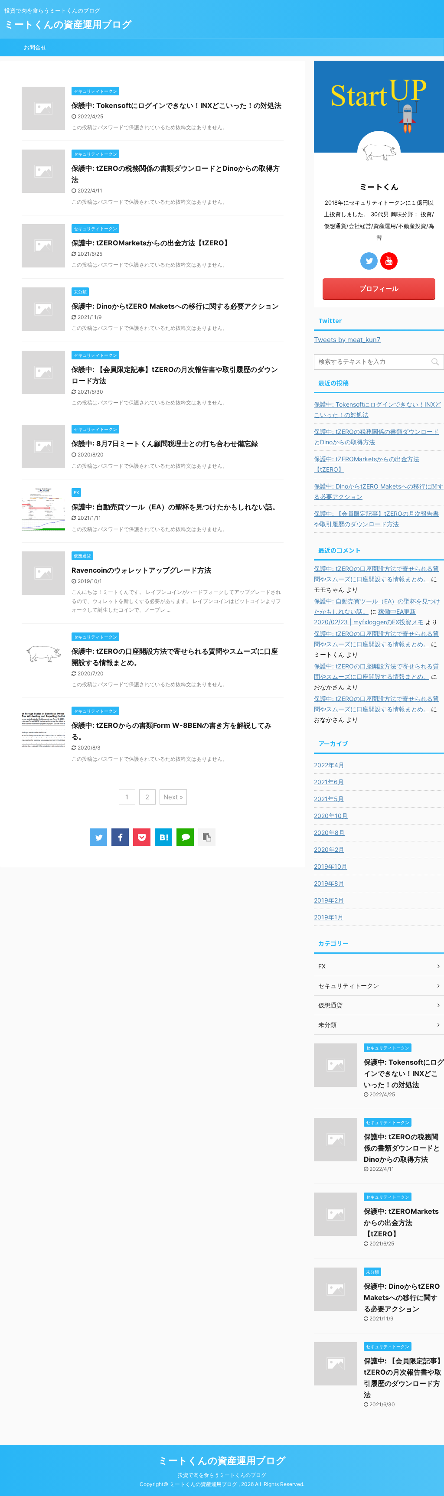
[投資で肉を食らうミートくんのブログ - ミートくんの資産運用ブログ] (163, 837)
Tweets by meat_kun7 (347, 340)
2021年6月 (329, 781)
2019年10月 (330, 866)
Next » (173, 797)
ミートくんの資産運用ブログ (68, 24)
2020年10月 (331, 815)
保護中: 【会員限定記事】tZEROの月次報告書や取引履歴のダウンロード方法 (376, 519)
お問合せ (35, 47)
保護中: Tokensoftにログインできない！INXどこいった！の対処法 (176, 105)
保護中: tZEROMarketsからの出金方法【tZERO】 (151, 242)
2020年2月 (329, 849)
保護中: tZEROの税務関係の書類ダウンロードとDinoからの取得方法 (376, 437)
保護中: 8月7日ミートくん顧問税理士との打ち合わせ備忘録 (165, 443)
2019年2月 (329, 900)
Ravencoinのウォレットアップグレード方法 (141, 570)
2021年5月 (329, 798)
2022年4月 (329, 765)
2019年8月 (329, 883)
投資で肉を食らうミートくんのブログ (222, 1475)
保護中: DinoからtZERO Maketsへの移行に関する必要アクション (175, 306)
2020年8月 (329, 832)
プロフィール (378, 288)
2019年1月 (328, 917)
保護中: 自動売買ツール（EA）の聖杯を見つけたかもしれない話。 (175, 506)
